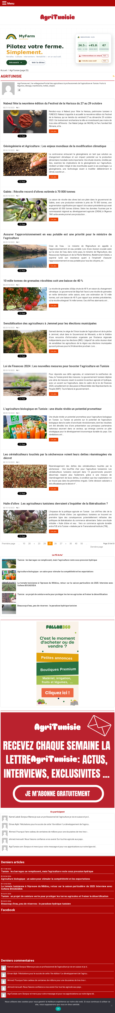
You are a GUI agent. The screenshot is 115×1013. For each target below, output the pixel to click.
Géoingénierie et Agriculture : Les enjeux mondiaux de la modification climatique (54, 146)
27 (61, 543)
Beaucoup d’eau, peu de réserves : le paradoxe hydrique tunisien (47, 606)
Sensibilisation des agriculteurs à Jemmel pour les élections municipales (50, 323)
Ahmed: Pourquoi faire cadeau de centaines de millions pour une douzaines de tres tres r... (48, 832)
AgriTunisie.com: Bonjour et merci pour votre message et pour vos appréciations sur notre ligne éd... (53, 847)
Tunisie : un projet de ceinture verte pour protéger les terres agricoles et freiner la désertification (62, 594)
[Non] (111, 1005)
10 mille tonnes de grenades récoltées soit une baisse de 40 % (43, 280)
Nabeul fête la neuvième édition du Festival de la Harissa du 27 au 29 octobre (52, 103)
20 (29, 543)
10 (24, 543)
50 (82, 543)
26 (55, 543)
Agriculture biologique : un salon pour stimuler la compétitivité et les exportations (55, 571)
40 (76, 543)
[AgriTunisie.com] (57, 15)
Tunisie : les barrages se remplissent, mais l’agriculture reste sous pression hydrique (57, 560)
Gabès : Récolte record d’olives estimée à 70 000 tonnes (39, 191)
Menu (10, 3)
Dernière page (96, 547)
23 (39, 543)
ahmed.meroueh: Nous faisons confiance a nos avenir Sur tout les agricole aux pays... (46, 839)
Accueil (4, 70)
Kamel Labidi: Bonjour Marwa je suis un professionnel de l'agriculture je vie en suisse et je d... (49, 817)
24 (44, 543)
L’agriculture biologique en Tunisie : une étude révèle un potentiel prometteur (52, 409)
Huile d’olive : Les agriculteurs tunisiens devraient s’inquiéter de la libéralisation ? (55, 503)
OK (58, 1009)
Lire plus (54, 131)
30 (71, 543)
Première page (8, 543)
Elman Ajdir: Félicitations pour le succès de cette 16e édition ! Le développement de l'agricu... (49, 824)
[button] (4, 3)
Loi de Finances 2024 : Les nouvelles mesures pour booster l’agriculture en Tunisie (56, 366)
